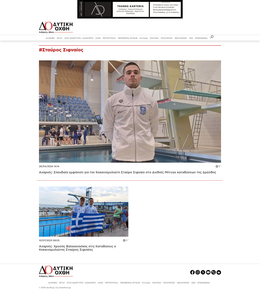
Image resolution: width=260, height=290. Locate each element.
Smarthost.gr (65, 287)
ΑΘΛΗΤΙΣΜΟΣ (181, 38)
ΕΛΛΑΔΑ (144, 38)
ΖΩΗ (191, 38)
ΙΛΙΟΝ (98, 38)
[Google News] (219, 272)
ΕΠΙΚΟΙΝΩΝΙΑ (201, 38)
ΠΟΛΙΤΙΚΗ (154, 38)
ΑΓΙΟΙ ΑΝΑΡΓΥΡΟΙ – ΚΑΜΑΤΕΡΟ (78, 38)
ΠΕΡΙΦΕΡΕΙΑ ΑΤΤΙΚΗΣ (128, 38)
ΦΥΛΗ (59, 38)
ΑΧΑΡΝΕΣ (50, 38)
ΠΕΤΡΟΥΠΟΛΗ (109, 38)
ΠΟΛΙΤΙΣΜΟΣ (166, 38)
